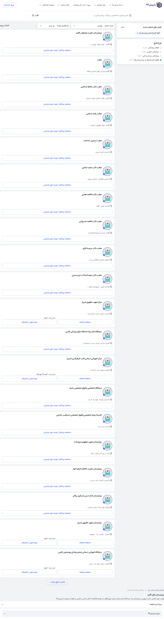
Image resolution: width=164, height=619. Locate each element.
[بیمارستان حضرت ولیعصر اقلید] (107, 36)
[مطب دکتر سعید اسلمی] (107, 171)
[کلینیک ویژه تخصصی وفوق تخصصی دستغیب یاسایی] (107, 418)
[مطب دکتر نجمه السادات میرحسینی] (107, 279)
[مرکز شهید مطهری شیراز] (107, 306)
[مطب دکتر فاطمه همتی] (107, 198)
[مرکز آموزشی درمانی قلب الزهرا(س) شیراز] (107, 362)
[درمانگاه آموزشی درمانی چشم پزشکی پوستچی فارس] (107, 556)
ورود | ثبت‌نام (9, 5)
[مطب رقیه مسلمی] (107, 117)
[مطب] (107, 63)
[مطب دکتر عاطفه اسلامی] (107, 90)
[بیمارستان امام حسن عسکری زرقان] (107, 499)
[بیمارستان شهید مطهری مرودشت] (107, 445)
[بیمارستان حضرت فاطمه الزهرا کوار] (107, 472)
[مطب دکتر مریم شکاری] (107, 252)
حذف (122, 27)
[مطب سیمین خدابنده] (107, 144)
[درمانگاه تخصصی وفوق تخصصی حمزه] (107, 392)
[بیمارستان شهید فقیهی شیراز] (107, 526)
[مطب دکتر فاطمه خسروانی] (107, 225)
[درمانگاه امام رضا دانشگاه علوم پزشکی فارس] (107, 335)
